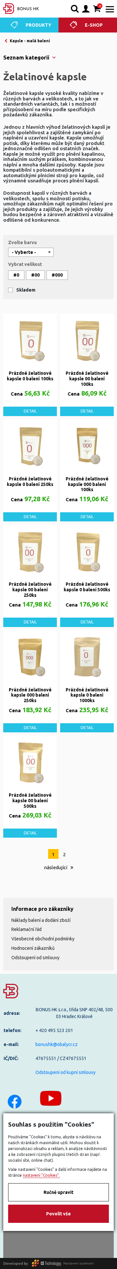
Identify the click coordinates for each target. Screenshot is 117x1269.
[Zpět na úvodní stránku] (21, 8)
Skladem (25, 290)
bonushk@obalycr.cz (56, 1044)
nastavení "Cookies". (41, 1175)
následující (56, 867)
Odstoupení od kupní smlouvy (65, 1072)
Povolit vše (58, 1213)
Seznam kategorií (26, 57)
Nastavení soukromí (78, 1263)
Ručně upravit (58, 1192)
